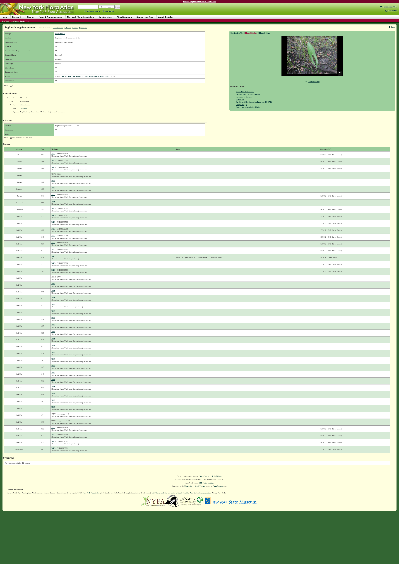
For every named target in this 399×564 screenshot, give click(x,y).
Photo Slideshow (251, 33)
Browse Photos (314, 82)
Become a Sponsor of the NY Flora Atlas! (199, 1)
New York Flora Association (41, 11)
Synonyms (83, 28)
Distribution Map (237, 33)
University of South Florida (194, 486)
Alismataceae (60, 34)
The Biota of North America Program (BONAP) (254, 102)
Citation (68, 28)
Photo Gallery (264, 33)
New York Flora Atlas (10, 21)
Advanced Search (93, 11)
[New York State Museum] (231, 501)
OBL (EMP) (76, 76)
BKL (53, 153)
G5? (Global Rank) (101, 76)
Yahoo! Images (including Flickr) (248, 107)
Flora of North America (245, 92)
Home (4, 17)
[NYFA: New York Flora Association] (153, 501)
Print (393, 27)
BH (52, 256)
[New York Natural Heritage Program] (172, 501)
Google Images (241, 105)
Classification (58, 28)
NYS (53, 181)
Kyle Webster (217, 476)
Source (75, 28)
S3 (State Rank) (88, 76)
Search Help (109, 11)
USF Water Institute (206, 483)
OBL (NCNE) (66, 76)
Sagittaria (23, 108)
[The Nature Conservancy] (191, 501)
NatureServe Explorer (244, 97)
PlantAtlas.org (218, 486)
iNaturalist (240, 99)
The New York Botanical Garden (248, 94)
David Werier (205, 476)
